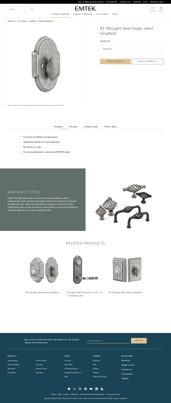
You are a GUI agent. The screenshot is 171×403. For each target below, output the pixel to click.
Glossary (96, 368)
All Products (12, 21)
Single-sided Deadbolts (45, 21)
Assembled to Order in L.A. (73, 372)
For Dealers (111, 2)
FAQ (94, 364)
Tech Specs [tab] (73, 126)
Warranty (96, 372)
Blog (145, 2)
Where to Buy (128, 365)
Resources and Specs (100, 376)
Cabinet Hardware (13, 364)
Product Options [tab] (110, 126)
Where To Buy (156, 2)
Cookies (65, 394)
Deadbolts (32, 21)
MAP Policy (74, 394)
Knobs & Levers (41, 360)
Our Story (67, 360)
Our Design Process (70, 368)
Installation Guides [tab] (91, 126)
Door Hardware (22, 21)
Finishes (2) (105, 41)
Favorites (126, 360)
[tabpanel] (85, 146)
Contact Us (125, 2)
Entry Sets (39, 364)
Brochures (96, 360)
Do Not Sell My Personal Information (92, 394)
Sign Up (139, 340)
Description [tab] (58, 126)
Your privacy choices (113, 394)
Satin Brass (39, 372)
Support (137, 2)
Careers (125, 378)
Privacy (53, 394)
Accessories (11, 368)
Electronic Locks (41, 368)
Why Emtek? (68, 364)
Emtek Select (12, 372)
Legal (59, 394)
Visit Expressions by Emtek (91, 2)
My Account (127, 356)
